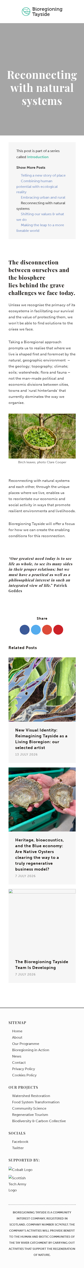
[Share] (25, 630)
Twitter (18, 1148)
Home (17, 1031)
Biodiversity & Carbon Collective (39, 1121)
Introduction (38, 157)
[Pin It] (58, 630)
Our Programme (25, 1044)
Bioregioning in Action (30, 1050)
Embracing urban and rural (43, 197)
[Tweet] (36, 630)
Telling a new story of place (43, 175)
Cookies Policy (24, 1075)
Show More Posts (30, 167)
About (17, 1037)
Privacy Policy (23, 1069)
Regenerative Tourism (30, 1115)
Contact (19, 1063)
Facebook (20, 1142)
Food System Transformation (36, 1102)
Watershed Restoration (31, 1096)
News (16, 1056)
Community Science (29, 1108)
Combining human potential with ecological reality (37, 186)
